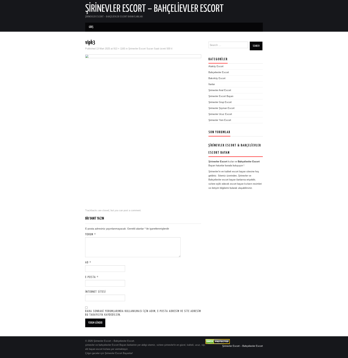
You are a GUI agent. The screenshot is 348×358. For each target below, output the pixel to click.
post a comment (132, 210)
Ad (88, 262)
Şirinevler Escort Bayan (220, 96)
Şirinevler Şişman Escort (221, 108)
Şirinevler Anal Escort (219, 90)
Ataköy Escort (215, 66)
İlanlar (211, 84)
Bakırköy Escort (216, 78)
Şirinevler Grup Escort (220, 102)
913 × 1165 (119, 48)
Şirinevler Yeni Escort (219, 120)
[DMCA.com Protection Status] (217, 341)
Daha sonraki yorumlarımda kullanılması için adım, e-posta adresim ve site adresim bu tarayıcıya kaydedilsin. (143, 313)
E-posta (92, 277)
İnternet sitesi (95, 291)
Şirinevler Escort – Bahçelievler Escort (154, 9)
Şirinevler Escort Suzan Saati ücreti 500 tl (150, 48)
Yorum (90, 234)
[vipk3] (143, 128)
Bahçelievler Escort (218, 72)
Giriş (91, 27)
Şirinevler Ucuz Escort (220, 114)
